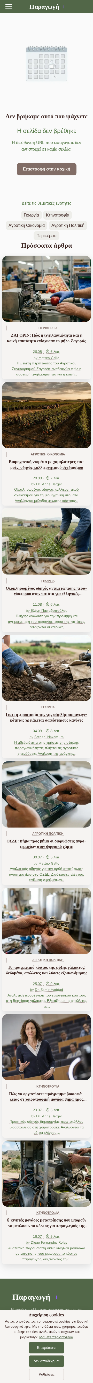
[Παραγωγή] (46, 7)
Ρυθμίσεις (47, 1374)
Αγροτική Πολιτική (67, 225)
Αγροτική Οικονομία (27, 225)
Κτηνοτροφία (57, 215)
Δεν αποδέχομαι (46, 1361)
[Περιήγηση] (8, 6)
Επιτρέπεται (46, 1347)
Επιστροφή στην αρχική (46, 169)
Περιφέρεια (46, 236)
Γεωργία (31, 215)
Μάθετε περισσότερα (56, 1337)
